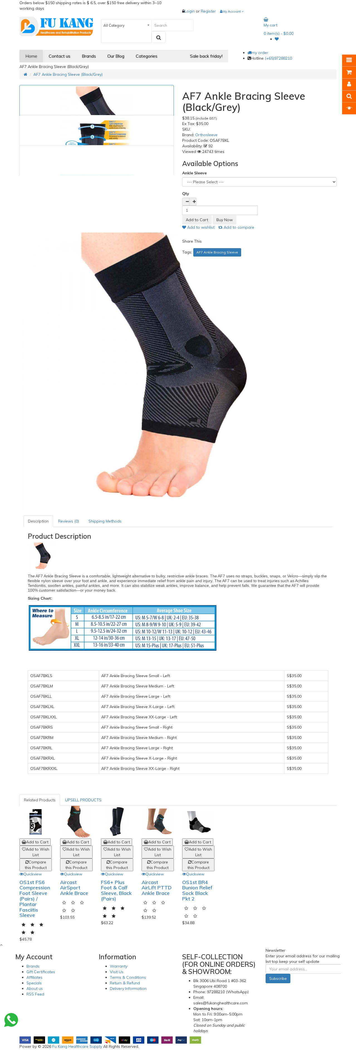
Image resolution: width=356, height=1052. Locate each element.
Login (190, 11)
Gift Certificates (40, 971)
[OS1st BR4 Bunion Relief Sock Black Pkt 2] (198, 822)
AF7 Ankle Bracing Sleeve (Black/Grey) (68, 74)
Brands (32, 966)
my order (259, 52)
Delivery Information (128, 988)
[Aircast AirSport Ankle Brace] (76, 822)
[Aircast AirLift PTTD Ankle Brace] (158, 822)
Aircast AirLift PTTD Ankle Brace (157, 888)
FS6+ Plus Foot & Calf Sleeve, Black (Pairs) (116, 890)
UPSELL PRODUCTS (83, 799)
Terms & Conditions (128, 977)
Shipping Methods (105, 521)
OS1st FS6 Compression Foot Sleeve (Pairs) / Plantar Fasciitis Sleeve (34, 899)
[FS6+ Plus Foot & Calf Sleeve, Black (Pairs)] (117, 822)
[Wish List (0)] (277, 39)
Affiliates (34, 977)
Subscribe (278, 978)
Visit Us (116, 971)
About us (34, 988)
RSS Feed (35, 994)
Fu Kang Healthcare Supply (77, 1046)
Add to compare (238, 227)
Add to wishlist (200, 227)
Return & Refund (125, 982)
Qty (185, 193)
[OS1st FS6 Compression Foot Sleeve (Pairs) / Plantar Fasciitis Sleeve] (35, 822)
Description (38, 521)
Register (208, 11)
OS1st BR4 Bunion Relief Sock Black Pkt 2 (197, 890)
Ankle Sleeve (194, 172)
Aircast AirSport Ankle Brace (74, 888)
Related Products (40, 799)
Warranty (118, 966)
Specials (34, 982)
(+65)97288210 (278, 58)
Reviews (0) (68, 521)
